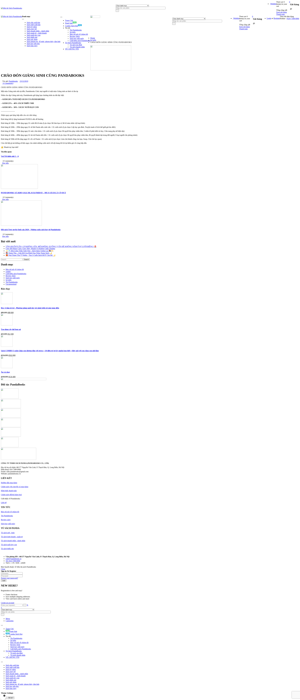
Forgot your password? (9, 578)
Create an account (7, 603)
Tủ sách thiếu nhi (7, 549)
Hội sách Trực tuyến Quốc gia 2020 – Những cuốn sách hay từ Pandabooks (31, 230)
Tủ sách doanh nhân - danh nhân (13, 541)
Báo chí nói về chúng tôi (15, 269)
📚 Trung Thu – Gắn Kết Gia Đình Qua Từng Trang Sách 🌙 (29, 253)
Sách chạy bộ (11, 672)
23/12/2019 (24, 81)
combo (8, 272)
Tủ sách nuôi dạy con (9, 545)
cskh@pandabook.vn (13, 559)
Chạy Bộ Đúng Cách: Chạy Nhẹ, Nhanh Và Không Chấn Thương (30, 249)
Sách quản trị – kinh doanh (16, 676)
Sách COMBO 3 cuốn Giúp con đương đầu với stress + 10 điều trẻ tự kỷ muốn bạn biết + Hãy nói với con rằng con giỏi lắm (50, 351)
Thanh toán (280, 14)
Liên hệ (4, 503)
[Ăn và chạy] (7, 367)
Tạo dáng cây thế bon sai (11, 329)
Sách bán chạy (11, 688)
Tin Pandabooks (12, 282)
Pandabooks (13, 81)
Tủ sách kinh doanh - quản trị (12, 537)
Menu (8, 619)
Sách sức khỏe (11, 682)
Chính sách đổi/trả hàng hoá (11, 495)
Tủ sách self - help (8, 533)
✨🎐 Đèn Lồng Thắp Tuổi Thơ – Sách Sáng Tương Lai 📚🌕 (29, 251)
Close (3, 569)
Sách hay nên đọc (12, 686)
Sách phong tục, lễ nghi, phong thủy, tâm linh (22, 684)
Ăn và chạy (5, 372)
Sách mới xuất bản (12, 667)
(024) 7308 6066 (293, 19)
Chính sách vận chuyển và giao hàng (14, 487)
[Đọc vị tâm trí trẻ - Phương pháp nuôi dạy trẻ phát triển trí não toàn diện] (7, 303)
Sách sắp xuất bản (12, 665)
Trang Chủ (10, 629)
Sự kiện (93, 40)
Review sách (5, 520)
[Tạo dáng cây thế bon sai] (7, 325)
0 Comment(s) (7, 83)
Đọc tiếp (5, 163)
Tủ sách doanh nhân (17, 655)
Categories (9, 621)
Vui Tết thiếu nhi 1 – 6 (10, 156)
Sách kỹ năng (11, 669)
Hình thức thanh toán (9, 491)
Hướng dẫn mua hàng (9, 483)
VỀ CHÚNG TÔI (12, 657)
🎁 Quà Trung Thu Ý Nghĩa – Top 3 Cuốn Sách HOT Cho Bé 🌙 (30, 255)
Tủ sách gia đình (16, 653)
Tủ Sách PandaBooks (14, 651)
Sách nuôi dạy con (12, 678)
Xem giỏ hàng (281, 12)
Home (92, 38)
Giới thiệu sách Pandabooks (16, 274)
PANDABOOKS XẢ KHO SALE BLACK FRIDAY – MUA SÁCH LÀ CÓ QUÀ (33, 193)
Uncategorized (11, 284)
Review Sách (10, 276)
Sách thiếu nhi (11, 680)
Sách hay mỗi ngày (13, 278)
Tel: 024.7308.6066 (13, 561)
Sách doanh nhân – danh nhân (17, 674)
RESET (10, 698)
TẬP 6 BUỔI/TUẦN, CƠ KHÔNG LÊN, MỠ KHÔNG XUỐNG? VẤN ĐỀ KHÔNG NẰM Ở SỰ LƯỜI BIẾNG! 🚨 (51, 246)
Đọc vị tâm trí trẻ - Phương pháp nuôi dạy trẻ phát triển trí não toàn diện (30, 308)
